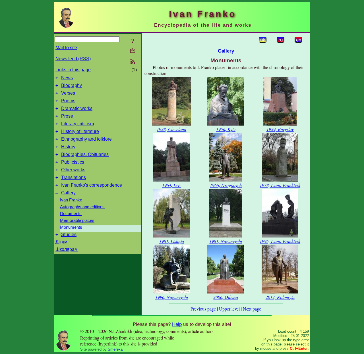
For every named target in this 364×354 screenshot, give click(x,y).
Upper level (229, 309)
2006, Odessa (225, 297)
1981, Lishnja (171, 241)
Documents (71, 213)
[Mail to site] (132, 50)
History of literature (80, 131)
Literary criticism (77, 123)
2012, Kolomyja (280, 297)
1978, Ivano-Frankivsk (280, 185)
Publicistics (72, 162)
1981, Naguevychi (225, 241)
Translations (73, 177)
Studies (68, 234)
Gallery (68, 192)
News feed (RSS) (73, 58)
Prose (67, 116)
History (68, 146)
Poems (68, 100)
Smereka (115, 349)
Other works (73, 169)
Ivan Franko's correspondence (91, 185)
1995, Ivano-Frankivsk (280, 241)
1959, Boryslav (280, 129)
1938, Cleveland (171, 129)
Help (177, 324)
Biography (71, 85)
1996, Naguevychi (171, 297)
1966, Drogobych (226, 185)
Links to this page (73, 69)
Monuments (71, 227)
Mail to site (66, 47)
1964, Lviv (171, 185)
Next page (252, 309)
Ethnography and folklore (86, 139)
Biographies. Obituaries (85, 154)
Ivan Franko (71, 200)
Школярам (66, 249)
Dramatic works (76, 108)
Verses (68, 93)
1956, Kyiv (225, 129)
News (67, 77)
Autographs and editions (82, 207)
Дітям (61, 242)
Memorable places (77, 220)
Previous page (203, 309)
